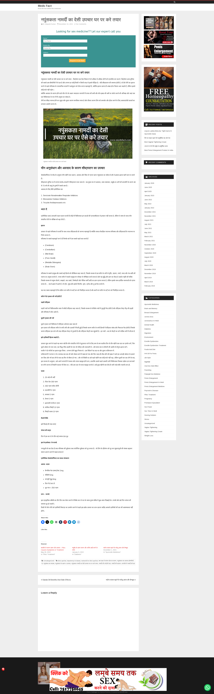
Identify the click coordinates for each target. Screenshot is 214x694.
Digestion (147, 333)
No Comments (81, 24)
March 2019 (148, 282)
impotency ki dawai (73, 561)
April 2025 (148, 191)
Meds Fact (45, 5)
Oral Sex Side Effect (151, 366)
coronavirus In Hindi (151, 321)
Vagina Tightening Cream (153, 431)
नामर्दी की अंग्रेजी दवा (105, 563)
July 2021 (147, 224)
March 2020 (148, 265)
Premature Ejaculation (152, 403)
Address (45, 52)
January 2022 (149, 208)
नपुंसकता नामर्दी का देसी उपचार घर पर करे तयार (84, 563)
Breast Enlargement (151, 312)
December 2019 (150, 269)
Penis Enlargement (151, 378)
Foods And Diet (149, 349)
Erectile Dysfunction (151, 341)
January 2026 (149, 183)
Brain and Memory (150, 308)
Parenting (147, 370)
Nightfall (147, 362)
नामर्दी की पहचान (116, 563)
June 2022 (148, 200)
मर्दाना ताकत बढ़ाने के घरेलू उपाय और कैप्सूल (115, 548)
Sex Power (148, 407)
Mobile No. (46, 45)
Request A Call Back (77, 61)
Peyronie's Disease (151, 390)
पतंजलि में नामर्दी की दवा (128, 563)
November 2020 (150, 245)
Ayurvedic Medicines (151, 304)
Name (45, 38)
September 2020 (150, 253)
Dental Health (149, 325)
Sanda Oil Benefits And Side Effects (56, 580)
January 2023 (149, 195)
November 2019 (150, 273)
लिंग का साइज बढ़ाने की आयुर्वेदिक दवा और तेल (157, 138)
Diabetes (147, 329)
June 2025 (148, 187)
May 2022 (147, 204)
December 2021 (150, 212)
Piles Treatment (150, 395)
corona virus (148, 317)
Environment (148, 337)
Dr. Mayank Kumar (49, 24)
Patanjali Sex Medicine (152, 374)
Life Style (147, 358)
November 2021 (150, 216)
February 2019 (149, 286)
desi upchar (62, 561)
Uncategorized (49, 561)
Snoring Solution (150, 415)
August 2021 (148, 220)
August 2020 (148, 257)
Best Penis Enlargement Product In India (158, 150)
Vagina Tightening (150, 427)
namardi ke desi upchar (89, 561)
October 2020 (149, 249)
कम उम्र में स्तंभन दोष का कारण (107, 561)
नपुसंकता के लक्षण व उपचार (63, 563)
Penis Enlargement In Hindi (154, 382)
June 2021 (148, 228)
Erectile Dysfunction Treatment (155, 345)
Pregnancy (148, 399)
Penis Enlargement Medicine (154, 386)
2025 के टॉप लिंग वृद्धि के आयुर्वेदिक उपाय (156, 146)
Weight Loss (148, 436)
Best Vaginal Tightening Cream (155, 142)
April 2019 (148, 278)
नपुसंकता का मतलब (48, 563)
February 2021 (149, 241)
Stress (146, 419)
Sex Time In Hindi (150, 411)
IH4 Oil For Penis (150, 353)
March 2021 (148, 236)
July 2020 (147, 261)
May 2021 (147, 232)
